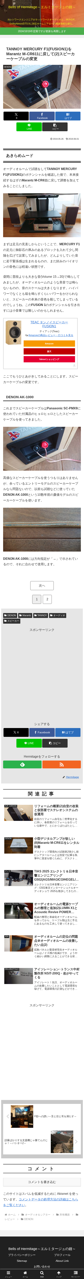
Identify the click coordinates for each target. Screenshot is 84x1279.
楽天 (49, 351)
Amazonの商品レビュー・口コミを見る (50, 335)
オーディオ (59, 615)
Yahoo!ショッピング (49, 359)
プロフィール (62, 1254)
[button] (54, 126)
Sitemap (22, 1260)
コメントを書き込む (42, 1182)
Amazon (49, 343)
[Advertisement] (42, 675)
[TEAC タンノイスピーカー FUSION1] (13, 332)
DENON (11, 615)
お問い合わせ (42, 1266)
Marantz (26, 615)
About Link (62, 1260)
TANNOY (42, 615)
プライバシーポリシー (22, 1254)
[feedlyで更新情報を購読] (22, 764)
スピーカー (13, 621)
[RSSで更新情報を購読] (61, 764)
